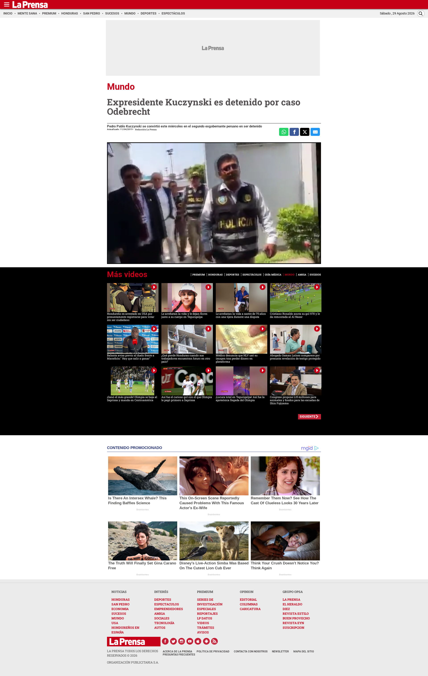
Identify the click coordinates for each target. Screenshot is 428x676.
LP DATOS (204, 618)
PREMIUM (205, 592)
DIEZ (286, 609)
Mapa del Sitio (303, 651)
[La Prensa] (127, 641)
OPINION (246, 592)
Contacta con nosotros (251, 651)
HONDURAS (120, 599)
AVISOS (203, 632)
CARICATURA (250, 609)
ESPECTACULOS (166, 604)
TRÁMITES (205, 627)
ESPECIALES (206, 609)
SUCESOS (118, 613)
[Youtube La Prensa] (189, 641)
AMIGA (159, 613)
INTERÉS (161, 592)
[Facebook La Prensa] (165, 641)
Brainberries (142, 509)
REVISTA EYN (293, 623)
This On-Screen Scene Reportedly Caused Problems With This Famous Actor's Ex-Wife (211, 503)
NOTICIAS (119, 592)
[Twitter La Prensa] (173, 641)
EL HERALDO (292, 604)
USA (114, 623)
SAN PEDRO (120, 604)
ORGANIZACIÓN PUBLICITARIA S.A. (133, 662)
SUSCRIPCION (293, 627)
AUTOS (159, 627)
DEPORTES (162, 599)
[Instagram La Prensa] (181, 641)
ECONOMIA (120, 609)
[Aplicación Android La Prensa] (206, 641)
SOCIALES (161, 618)
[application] (214, 203)
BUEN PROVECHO (296, 618)
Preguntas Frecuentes (179, 654)
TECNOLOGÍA (164, 623)
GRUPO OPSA (293, 592)
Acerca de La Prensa (177, 651)
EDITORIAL (248, 599)
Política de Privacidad (213, 651)
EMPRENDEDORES (168, 609)
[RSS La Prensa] (214, 641)
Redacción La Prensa (146, 129)
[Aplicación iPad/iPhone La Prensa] (198, 641)
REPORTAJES (207, 613)
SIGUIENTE (307, 416)
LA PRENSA (291, 599)
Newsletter (280, 651)
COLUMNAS (249, 604)
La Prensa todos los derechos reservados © (132, 653)
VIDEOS (203, 623)
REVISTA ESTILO (296, 613)
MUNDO (117, 618)
